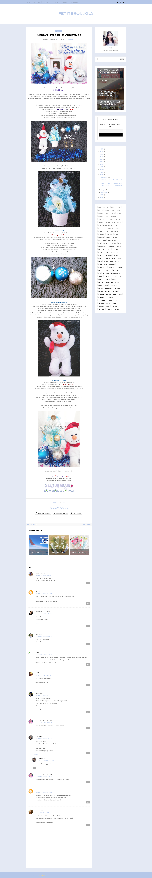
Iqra (37, 673)
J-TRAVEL (55, 2)
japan (118, 252)
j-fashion (115, 249)
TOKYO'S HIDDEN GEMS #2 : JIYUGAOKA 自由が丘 (110, 103)
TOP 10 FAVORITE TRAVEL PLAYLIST (36, 551)
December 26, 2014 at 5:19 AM (44, 636)
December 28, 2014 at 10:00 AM (44, 722)
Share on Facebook (44, 513)
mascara (111, 267)
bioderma (100, 216)
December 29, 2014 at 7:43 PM (47, 761)
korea (100, 261)
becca (113, 213)
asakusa (100, 210)
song (120, 294)
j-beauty (108, 249)
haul (119, 243)
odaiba (100, 276)
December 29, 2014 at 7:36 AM (44, 738)
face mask (101, 237)
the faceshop (101, 300)
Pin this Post (77, 513)
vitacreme (114, 306)
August (103, 190)
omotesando (107, 276)
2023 (101, 151)
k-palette (116, 255)
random (63, 502)
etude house (114, 231)
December (104, 177)
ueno (107, 306)
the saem (110, 300)
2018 (101, 164)
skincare (108, 294)
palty (120, 276)
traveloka (101, 306)
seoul (106, 285)
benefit (119, 213)
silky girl (115, 291)
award (118, 210)
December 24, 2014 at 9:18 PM (43, 575)
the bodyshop (110, 297)
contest (119, 222)
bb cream (100, 213)
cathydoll (117, 219)
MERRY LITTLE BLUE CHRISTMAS (112, 179)
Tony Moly (106, 207)
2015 (101, 172)
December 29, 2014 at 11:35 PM (44, 792)
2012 (101, 197)
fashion (108, 237)
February (104, 192)
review (114, 279)
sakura (100, 285)
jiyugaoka (109, 255)
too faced (101, 303)
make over (112, 264)
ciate (113, 222)
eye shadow (101, 234)
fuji (99, 240)
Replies (36, 754)
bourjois (113, 216)
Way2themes (41, 875)
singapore (101, 294)
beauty (107, 213)
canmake (110, 219)
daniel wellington (108, 225)
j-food (100, 252)
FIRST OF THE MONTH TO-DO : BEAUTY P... (58, 551)
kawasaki (119, 258)
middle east (108, 270)
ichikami (119, 246)
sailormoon (109, 282)
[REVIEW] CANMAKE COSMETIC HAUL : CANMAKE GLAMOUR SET (111, 185)
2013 (101, 195)
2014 (101, 174)
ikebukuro (101, 249)
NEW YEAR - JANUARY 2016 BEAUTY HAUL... (78, 551)
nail (99, 273)
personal (59, 31)
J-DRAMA (64, 2)
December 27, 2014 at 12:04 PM (44, 675)
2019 (101, 162)
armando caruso (116, 207)
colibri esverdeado (44, 720)
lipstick (117, 261)
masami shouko (102, 267)
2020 (101, 159)
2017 (101, 167)
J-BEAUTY (46, 2)
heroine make (101, 246)
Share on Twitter (62, 513)
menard (100, 270)
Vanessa (39, 634)
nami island (106, 273)
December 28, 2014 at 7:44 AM (44, 695)
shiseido (100, 291)
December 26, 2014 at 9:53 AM (44, 654)
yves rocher (109, 309)
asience (107, 210)
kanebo (100, 258)
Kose (99, 207)
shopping (107, 291)
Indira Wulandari (43, 611)
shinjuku (117, 288)
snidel (114, 294)
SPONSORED (74, 2)
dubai (107, 231)
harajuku (113, 243)
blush (107, 216)
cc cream (100, 222)
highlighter (111, 246)
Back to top (120, 875)
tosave (108, 303)
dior (104, 228)
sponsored (101, 297)
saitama (117, 282)
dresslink (100, 231)
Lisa (37, 652)
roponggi (101, 282)
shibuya (100, 288)
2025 (101, 149)
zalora (117, 309)
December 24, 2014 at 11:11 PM (44, 593)
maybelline (119, 267)
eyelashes (109, 234)
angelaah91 (40, 810)
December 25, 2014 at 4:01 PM (43, 614)
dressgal (118, 228)
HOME (28, 2)
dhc (99, 228)
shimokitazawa (109, 288)
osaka (115, 276)
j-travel (106, 252)
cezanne (108, 222)
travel (114, 303)
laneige (106, 261)
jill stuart (101, 255)
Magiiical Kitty (42, 573)
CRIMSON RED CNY (106, 81)
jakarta (113, 252)
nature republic (115, 273)
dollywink (110, 228)
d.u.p (99, 225)
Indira (37, 624)
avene (112, 210)
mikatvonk (116, 270)
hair (99, 243)
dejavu (117, 225)
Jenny (38, 591)
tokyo (116, 300)
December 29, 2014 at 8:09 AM (44, 776)
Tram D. (39, 736)
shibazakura (113, 285)
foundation (116, 237)
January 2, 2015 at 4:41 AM (43, 813)
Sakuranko (40, 693)
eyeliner (116, 234)
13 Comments (70, 39)
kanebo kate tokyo (110, 258)
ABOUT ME (37, 2)
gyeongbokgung (112, 240)
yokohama (101, 309)
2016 (101, 169)
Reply (88, 582)
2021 (101, 156)
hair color (106, 243)
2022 (101, 154)
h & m (121, 240)
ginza (104, 240)
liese (111, 261)
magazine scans (102, 264)
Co (37, 790)
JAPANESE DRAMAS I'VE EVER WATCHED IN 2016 (108, 71)
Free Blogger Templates (54, 875)
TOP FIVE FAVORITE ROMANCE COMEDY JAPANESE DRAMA (107, 93)
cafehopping (101, 219)
